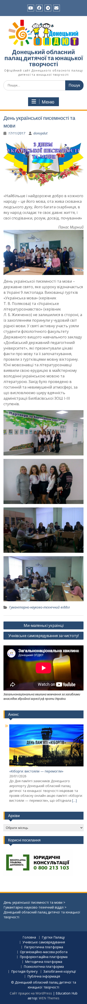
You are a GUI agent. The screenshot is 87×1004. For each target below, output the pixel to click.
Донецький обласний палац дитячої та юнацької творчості (43, 58)
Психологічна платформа (44, 966)
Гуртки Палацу (53, 937)
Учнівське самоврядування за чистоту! (43, 635)
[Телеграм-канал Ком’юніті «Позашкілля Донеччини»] (48, 8)
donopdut (40, 133)
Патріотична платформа (43, 947)
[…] (74, 800)
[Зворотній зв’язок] (56, 8)
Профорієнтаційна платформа (44, 956)
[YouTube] (30, 8)
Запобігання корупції (59, 971)
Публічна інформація (43, 976)
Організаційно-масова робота (44, 952)
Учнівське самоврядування (44, 942)
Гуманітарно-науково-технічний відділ (39, 607)
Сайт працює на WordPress (31, 993)
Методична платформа (43, 961)
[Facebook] (39, 8)
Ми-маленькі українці (44, 625)
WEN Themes (49, 998)
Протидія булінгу (24, 971)
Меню (48, 102)
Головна (29, 937)
